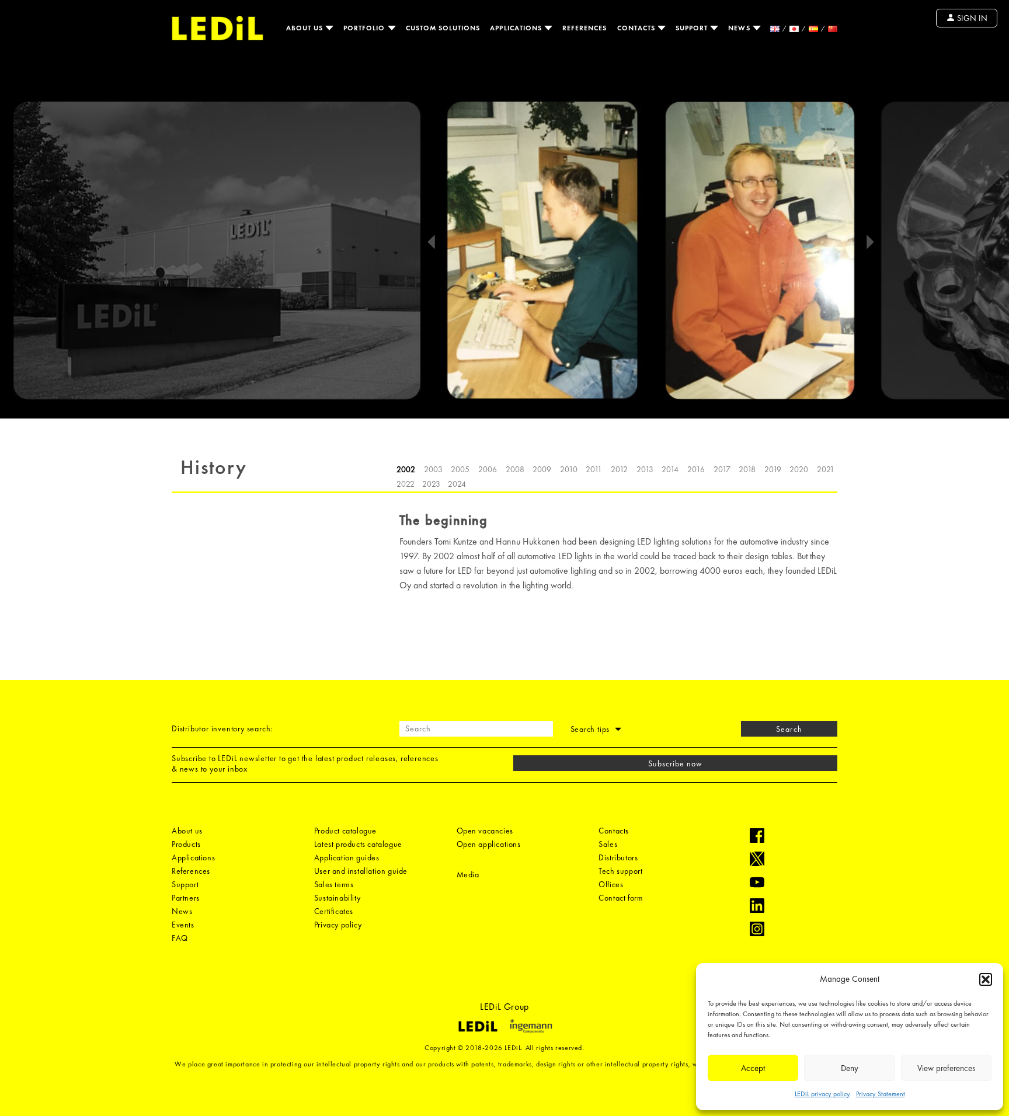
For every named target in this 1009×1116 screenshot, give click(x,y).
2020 (798, 469)
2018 (747, 469)
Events (183, 924)
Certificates (333, 911)
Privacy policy (337, 924)
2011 (594, 469)
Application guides (347, 857)
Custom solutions (443, 28)
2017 (722, 469)
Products (186, 844)
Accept (753, 1068)
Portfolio (365, 28)
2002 (405, 469)
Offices (611, 884)
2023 (431, 484)
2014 (670, 469)
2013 (644, 469)
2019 (772, 469)
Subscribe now (675, 763)
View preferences (946, 1068)
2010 (568, 469)
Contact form (621, 897)
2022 (405, 484)
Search (789, 729)
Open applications (489, 844)
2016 (696, 469)
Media (468, 874)
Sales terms (334, 884)
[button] (985, 979)
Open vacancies (485, 830)
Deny (849, 1068)
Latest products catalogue (358, 844)
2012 (619, 469)
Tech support (620, 871)
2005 (460, 469)
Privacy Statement (880, 1093)
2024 (457, 484)
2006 (487, 469)
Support (693, 28)
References (584, 28)
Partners (186, 897)
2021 (825, 469)
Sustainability (337, 897)
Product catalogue (345, 830)
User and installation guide (361, 871)
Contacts (637, 28)
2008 (515, 469)
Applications (517, 28)
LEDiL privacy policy (822, 1093)
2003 (433, 469)
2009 (542, 469)
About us (305, 28)
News (740, 28)
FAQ (180, 938)
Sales (608, 844)
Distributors (618, 857)
